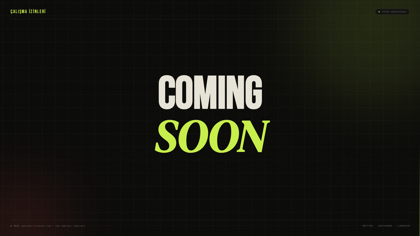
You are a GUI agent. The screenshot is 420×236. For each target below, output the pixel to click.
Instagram (385, 225)
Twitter (367, 225)
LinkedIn (403, 225)
